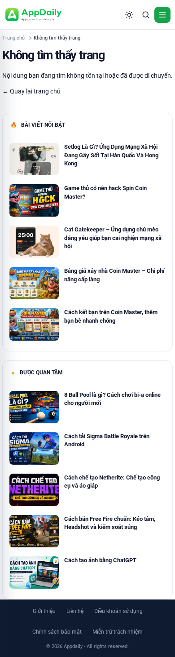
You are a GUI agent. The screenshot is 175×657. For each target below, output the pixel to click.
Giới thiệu (44, 611)
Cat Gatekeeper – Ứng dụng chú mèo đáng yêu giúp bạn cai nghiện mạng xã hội (113, 237)
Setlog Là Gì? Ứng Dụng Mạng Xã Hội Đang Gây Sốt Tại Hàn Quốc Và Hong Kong (111, 154)
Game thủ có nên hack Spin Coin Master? (105, 192)
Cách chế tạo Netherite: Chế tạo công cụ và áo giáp (112, 481)
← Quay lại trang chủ (31, 91)
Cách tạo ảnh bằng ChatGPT (100, 560)
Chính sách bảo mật (57, 632)
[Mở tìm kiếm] (146, 15)
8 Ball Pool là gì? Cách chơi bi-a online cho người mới (112, 398)
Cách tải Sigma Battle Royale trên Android (106, 440)
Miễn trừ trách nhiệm (117, 632)
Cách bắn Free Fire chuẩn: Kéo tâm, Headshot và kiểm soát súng (109, 522)
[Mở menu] (162, 15)
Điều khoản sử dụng (118, 611)
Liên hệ (74, 611)
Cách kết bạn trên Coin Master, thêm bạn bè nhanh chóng (111, 316)
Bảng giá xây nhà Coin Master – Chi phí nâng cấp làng (114, 274)
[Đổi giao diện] (129, 15)
